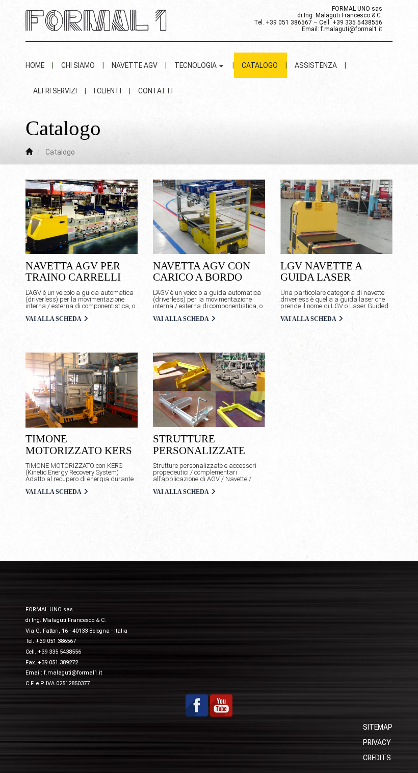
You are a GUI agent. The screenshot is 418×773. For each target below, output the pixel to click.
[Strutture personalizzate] (209, 390)
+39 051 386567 (289, 22)
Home (34, 65)
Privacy (377, 742)
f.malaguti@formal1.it (351, 29)
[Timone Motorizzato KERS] (81, 390)
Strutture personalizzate (199, 444)
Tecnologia (196, 65)
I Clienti (107, 91)
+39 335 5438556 (357, 22)
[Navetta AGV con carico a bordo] (209, 217)
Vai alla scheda (54, 318)
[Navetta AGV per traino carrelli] (81, 217)
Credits (377, 758)
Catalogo (260, 65)
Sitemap (378, 727)
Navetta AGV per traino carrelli (73, 271)
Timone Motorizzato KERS (78, 444)
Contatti (155, 91)
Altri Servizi (55, 91)
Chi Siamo (78, 65)
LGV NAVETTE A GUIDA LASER (321, 271)
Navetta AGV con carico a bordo (201, 271)
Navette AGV (135, 65)
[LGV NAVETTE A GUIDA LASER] (336, 217)
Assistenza (316, 65)
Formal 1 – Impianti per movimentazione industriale (99, 21)
